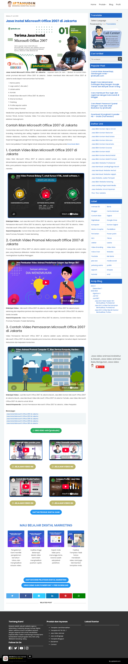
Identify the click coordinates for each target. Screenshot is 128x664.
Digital (109, 216)
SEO (92, 238)
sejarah (94, 270)
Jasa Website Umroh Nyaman (103, 189)
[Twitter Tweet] (12, 596)
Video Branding (97, 247)
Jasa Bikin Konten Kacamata (103, 144)
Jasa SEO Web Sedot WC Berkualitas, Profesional (104, 302)
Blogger (94, 211)
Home (93, 4)
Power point (111, 234)
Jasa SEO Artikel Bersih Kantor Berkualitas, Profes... (106, 311)
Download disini (73, 144)
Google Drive (112, 220)
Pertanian (95, 234)
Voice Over (95, 252)
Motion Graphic (97, 229)
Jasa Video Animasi (57, 633)
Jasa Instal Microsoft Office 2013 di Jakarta (22, 416)
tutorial (94, 274)
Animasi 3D (95, 206)
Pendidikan (111, 229)
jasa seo (94, 261)
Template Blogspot (57, 639)
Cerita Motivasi (113, 211)
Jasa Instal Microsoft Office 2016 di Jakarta (22, 419)
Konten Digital (112, 225)
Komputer (95, 225)
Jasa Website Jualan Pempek (103, 178)
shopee (110, 270)
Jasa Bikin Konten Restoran (102, 133)
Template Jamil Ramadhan (60, 628)
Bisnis (109, 206)
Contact (54, 644)
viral (108, 274)
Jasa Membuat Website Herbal (104, 170)
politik (109, 265)
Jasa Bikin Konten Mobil (101, 151)
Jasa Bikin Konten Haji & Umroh (104, 129)
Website (110, 252)
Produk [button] (102, 4)
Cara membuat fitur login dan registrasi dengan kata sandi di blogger (105, 95)
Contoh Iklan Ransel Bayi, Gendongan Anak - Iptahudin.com (102, 73)
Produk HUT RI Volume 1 (16, 658)
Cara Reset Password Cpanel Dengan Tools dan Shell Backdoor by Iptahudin (104, 105)
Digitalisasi (95, 220)
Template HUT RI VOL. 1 (58, 630)
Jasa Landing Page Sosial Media (104, 185)
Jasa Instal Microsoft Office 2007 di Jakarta (41, 21)
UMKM (93, 243)
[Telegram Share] (39, 596)
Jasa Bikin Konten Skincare (102, 140)
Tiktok (109, 238)
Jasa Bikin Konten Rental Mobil (103, 155)
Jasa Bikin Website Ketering (102, 182)
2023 (94, 291)
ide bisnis (110, 256)
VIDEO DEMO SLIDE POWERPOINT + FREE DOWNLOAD (46, 585)
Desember (97, 288)
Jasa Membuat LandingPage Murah (105, 166)
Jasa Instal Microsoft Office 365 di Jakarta (22, 423)
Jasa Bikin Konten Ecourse (102, 148)
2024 (93, 286)
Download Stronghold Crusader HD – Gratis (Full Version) (105, 115)
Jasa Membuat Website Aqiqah (104, 174)
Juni (96, 298)
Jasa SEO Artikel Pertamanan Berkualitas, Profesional (106, 306)
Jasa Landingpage (57, 636)
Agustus (96, 293)
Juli (95, 296)
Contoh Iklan (96, 216)
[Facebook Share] (26, 596)
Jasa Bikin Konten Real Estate (103, 136)
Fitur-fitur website (99, 193)
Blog (111, 4)
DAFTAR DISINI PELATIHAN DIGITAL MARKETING (46, 580)
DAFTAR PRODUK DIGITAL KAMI (46, 512)
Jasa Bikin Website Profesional (103, 163)
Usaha (109, 243)
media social (112, 261)
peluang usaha (97, 265)
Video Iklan (111, 247)
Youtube (94, 256)
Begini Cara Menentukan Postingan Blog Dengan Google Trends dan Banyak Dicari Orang (105, 84)
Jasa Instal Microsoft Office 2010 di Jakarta (22, 414)
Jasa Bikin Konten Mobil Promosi (104, 159)
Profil (118, 4)
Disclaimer (54, 642)
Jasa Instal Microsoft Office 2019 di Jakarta (22, 421)
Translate (111, 24)
